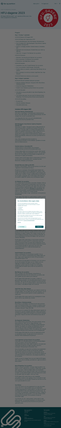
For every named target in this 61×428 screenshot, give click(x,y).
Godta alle (39, 226)
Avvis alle (19, 222)
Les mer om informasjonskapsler (29, 220)
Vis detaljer (22, 226)
